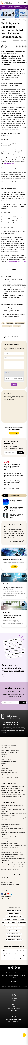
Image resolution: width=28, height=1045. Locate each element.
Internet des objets (8, 308)
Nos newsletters (6, 896)
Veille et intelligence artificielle (10, 869)
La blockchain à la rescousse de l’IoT (12, 279)
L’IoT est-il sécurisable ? (9, 282)
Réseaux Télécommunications (12, 559)
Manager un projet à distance (10, 843)
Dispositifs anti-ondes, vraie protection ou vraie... (16, 516)
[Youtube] (8, 894)
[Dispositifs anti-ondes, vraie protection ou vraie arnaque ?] (6, 516)
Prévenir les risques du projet (10, 848)
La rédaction (16, 40)
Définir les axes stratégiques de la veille (12, 867)
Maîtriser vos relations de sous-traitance (13, 822)
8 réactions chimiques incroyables (16, 501)
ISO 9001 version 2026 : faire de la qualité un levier (13, 588)
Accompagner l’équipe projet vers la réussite (14, 845)
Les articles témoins (7, 882)
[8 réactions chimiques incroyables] (6, 502)
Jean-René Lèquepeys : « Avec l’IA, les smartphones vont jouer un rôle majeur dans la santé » (14, 297)
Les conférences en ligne (9, 880)
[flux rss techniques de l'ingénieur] (25, 46)
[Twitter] (5, 894)
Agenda (3, 19)
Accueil (3, 6)
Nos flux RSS (5, 899)
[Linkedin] (11, 894)
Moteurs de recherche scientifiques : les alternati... (16, 509)
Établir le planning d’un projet (10, 841)
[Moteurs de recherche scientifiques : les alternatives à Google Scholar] (6, 509)
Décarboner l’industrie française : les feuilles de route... (13, 616)
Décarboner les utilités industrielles (11, 852)
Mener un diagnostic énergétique (11, 850)
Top (4, 950)
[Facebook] (2, 894)
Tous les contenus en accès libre (10, 884)
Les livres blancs (6, 878)
